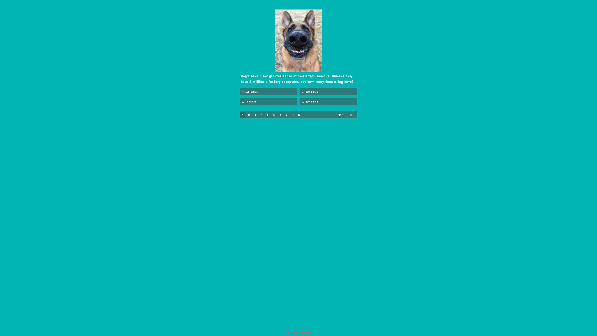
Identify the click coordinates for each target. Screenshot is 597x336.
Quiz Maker (305, 331)
